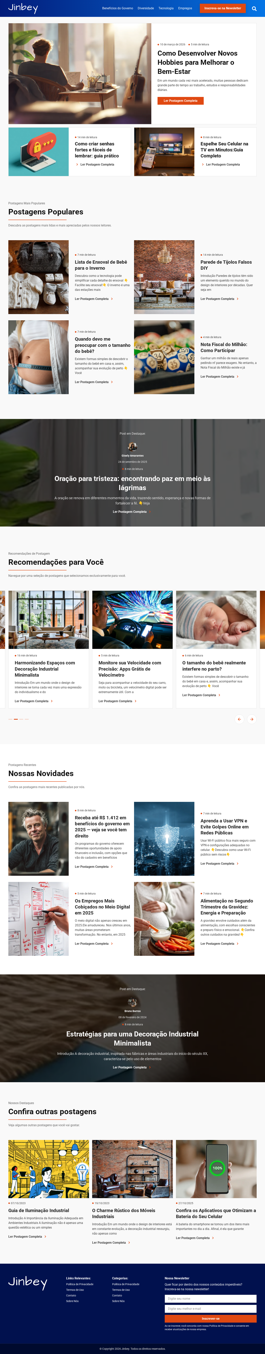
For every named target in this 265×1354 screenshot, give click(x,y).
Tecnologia (166, 8)
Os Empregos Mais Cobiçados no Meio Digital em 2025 (102, 907)
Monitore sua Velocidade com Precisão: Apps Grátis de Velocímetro (48, 669)
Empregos (185, 8)
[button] (254, 8)
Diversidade (146, 8)
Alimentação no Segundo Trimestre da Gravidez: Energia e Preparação (227, 907)
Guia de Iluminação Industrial (38, 1210)
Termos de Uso (75, 1289)
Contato (71, 1295)
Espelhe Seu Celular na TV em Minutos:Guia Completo (224, 150)
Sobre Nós (72, 1301)
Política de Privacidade (79, 1284)
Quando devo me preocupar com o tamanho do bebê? (103, 345)
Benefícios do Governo (117, 8)
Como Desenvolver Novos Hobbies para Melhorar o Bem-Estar (198, 62)
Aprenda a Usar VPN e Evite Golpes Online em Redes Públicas (225, 827)
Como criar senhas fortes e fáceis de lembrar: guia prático (97, 150)
